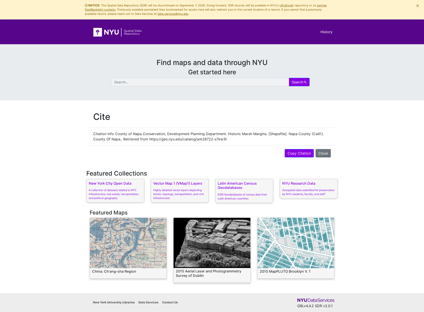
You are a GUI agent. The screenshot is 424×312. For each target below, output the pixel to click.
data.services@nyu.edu (172, 13)
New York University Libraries (114, 302)
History (326, 32)
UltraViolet (286, 5)
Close (323, 153)
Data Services (148, 302)
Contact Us (170, 302)
